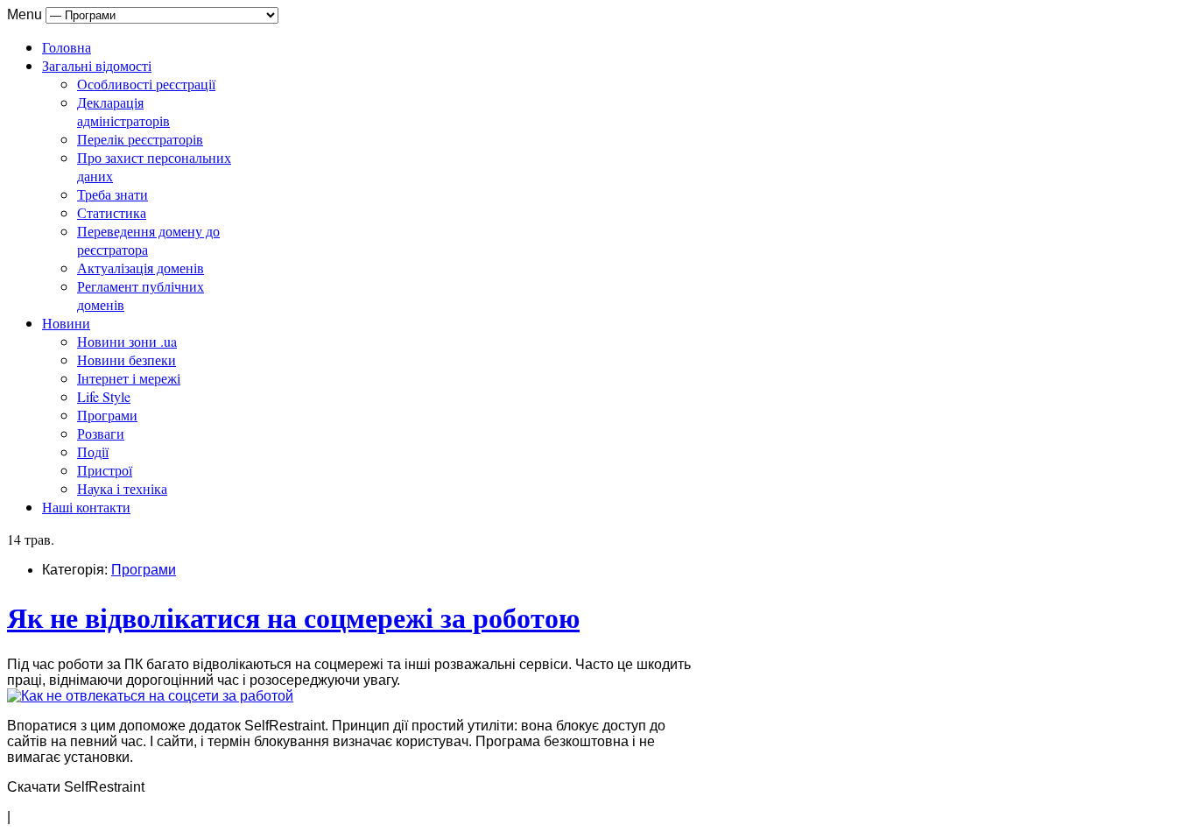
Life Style (103, 396)
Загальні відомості (96, 65)
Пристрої (104, 470)
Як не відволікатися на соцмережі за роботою (293, 617)
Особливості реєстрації (146, 83)
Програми (107, 414)
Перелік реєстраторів (140, 139)
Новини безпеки (126, 359)
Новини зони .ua (127, 341)
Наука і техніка (122, 488)
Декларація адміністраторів (123, 111)
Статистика (111, 212)
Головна (66, 47)
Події (93, 451)
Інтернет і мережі (128, 378)
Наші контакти (86, 506)
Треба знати (112, 194)
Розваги (100, 433)
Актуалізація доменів (140, 267)
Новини (66, 323)
